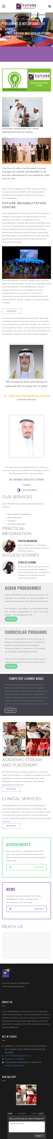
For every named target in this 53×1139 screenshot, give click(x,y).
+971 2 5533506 (11, 1056)
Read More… (12, 198)
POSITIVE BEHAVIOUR (27, 541)
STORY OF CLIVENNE (27, 562)
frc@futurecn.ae (24, 1056)
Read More (11, 619)
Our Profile (12, 311)
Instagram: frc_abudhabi (14, 1059)
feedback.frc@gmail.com (15, 1065)
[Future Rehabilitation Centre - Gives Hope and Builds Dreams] (26, 6)
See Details (11, 789)
